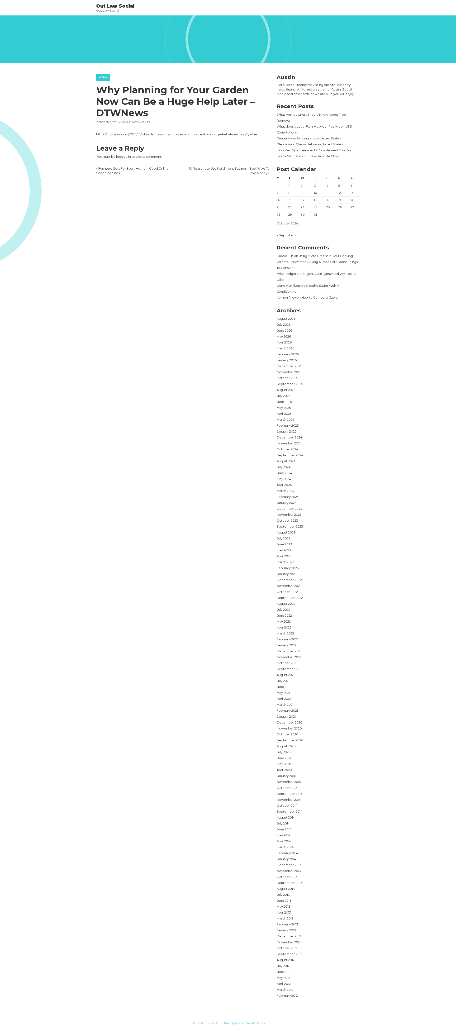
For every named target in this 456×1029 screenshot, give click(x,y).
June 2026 (284, 330)
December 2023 (289, 508)
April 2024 (284, 485)
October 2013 (287, 877)
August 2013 (286, 889)
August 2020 (286, 746)
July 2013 (283, 894)
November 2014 (289, 799)
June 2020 (284, 758)
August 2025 (286, 390)
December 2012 (289, 936)
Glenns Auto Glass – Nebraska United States (310, 144)
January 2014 (286, 859)
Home (103, 77)
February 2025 (288, 425)
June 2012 (284, 972)
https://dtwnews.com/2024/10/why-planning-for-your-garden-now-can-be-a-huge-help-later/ (167, 134)
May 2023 (284, 550)
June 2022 (284, 615)
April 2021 (284, 698)
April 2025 (284, 413)
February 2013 (287, 924)
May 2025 (284, 408)
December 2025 (289, 366)
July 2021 (283, 681)
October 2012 (287, 948)
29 (290, 214)
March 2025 (285, 419)
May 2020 (284, 764)
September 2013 (289, 883)
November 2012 (289, 942)
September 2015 (289, 794)
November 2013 (289, 871)
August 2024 (286, 461)
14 (278, 200)
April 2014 (284, 841)
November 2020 (289, 728)
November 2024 (289, 443)
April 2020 (284, 770)
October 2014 (287, 805)
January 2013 (286, 930)
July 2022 (283, 609)
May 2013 (283, 906)
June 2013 (284, 900)
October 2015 (287, 788)
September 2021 (289, 669)
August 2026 (286, 318)
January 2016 (286, 776)
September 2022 (290, 598)
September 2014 (289, 811)
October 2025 (287, 378)
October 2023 (287, 520)
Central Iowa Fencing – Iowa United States (309, 138)
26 (340, 207)
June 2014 (284, 829)
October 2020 (287, 734)
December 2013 (289, 865)
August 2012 (285, 960)
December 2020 (289, 722)
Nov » (291, 235)
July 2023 (283, 538)
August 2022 (286, 603)
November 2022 (289, 586)
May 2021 (283, 693)
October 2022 (287, 592)
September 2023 (290, 526)
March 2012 (285, 989)
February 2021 (287, 710)
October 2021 (287, 663)
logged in (123, 156)
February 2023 (288, 568)
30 (303, 214)
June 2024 (284, 473)
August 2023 (286, 532)
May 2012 (283, 978)
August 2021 (285, 675)
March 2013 (285, 918)
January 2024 (287, 503)
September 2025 (290, 384)
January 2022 (286, 645)
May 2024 (284, 479)
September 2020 (290, 740)
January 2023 (287, 574)
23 (302, 207)
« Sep (281, 235)
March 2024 (285, 491)
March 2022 (285, 633)
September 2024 (290, 455)
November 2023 (289, 514)
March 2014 (285, 847)
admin (125, 122)
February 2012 (287, 995)
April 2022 (284, 627)
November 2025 (289, 372)
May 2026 (284, 336)
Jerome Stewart (289, 262)
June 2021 (284, 687)
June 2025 (284, 402)
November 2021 (289, 657)
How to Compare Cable (319, 297)
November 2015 (289, 782)
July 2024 (283, 467)
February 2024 (288, 497)
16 (302, 200)
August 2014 (286, 817)
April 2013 (284, 912)
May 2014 (283, 835)
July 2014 (283, 823)
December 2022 (289, 580)
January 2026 (287, 360)
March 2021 (285, 704)
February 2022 (288, 639)
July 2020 (284, 752)
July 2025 (283, 396)
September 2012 (289, 954)
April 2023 (284, 556)
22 (290, 207)
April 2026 (284, 342)
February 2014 (287, 853)
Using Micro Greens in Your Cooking (326, 256)
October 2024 (287, 449)
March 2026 (285, 348)
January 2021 (286, 716)
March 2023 (285, 562)
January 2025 (286, 431)
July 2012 (283, 966)
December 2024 (289, 437)
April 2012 (284, 984)
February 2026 (288, 354)
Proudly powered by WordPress (244, 1023)
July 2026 (283, 324)
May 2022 (284, 621)
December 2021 (289, 651)
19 (339, 200)
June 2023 (284, 544)
